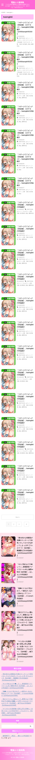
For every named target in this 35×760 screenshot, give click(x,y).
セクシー (28, 38)
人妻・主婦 (25, 95)
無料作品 (24, 97)
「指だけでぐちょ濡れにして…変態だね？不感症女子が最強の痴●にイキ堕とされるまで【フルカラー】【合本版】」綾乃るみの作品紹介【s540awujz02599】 (25, 622)
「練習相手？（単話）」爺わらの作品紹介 (15, 736)
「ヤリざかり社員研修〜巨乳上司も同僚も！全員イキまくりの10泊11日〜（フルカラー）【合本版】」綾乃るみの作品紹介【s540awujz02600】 (17, 712)
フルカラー (25, 211)
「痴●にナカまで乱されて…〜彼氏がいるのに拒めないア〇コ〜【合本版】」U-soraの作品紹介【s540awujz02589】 (25, 596)
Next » (18, 517)
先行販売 (24, 44)
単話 (29, 44)
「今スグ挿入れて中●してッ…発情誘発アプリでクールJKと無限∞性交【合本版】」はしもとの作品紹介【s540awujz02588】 (25, 572)
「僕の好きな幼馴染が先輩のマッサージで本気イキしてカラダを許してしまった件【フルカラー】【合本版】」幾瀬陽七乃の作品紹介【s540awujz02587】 (17, 677)
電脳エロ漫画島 (17, 2)
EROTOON (22, 38)
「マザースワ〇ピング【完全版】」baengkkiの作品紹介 (25, 205)
